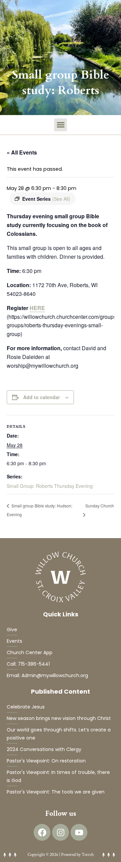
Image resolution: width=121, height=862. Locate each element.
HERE (37, 308)
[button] (60, 124)
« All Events (22, 152)
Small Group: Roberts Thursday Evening (50, 485)
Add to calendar (41, 397)
